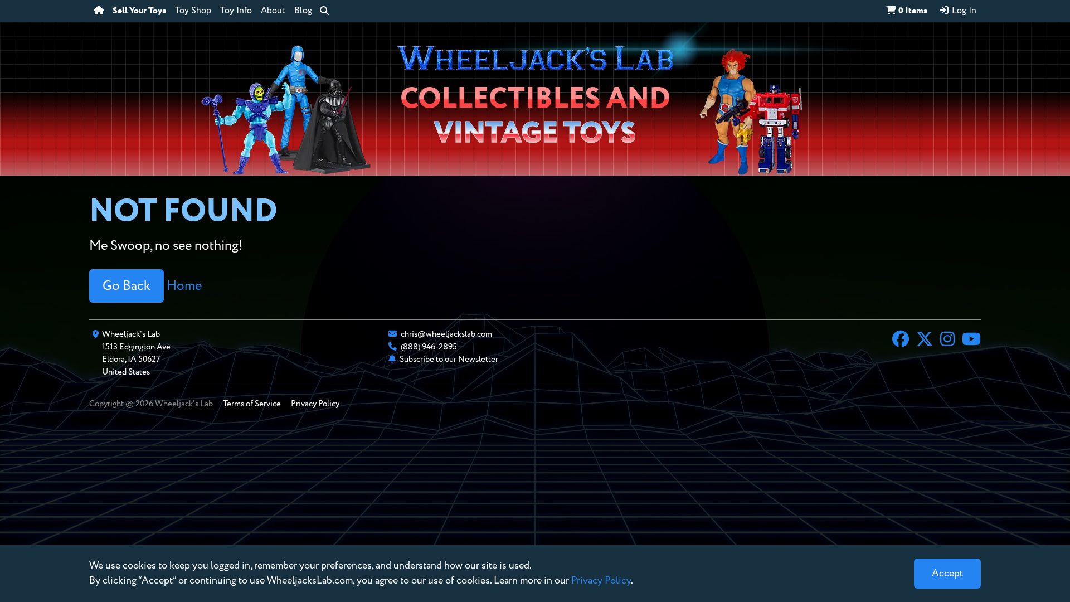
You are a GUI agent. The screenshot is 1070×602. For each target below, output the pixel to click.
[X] (924, 340)
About (273, 11)
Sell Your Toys (139, 11)
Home (184, 286)
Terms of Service (252, 404)
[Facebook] (900, 340)
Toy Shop (193, 11)
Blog (303, 11)
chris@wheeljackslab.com (446, 334)
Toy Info (236, 11)
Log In (963, 11)
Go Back (126, 286)
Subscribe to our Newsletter (449, 359)
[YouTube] (971, 340)
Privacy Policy (315, 404)
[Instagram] (947, 340)
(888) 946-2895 (429, 347)
